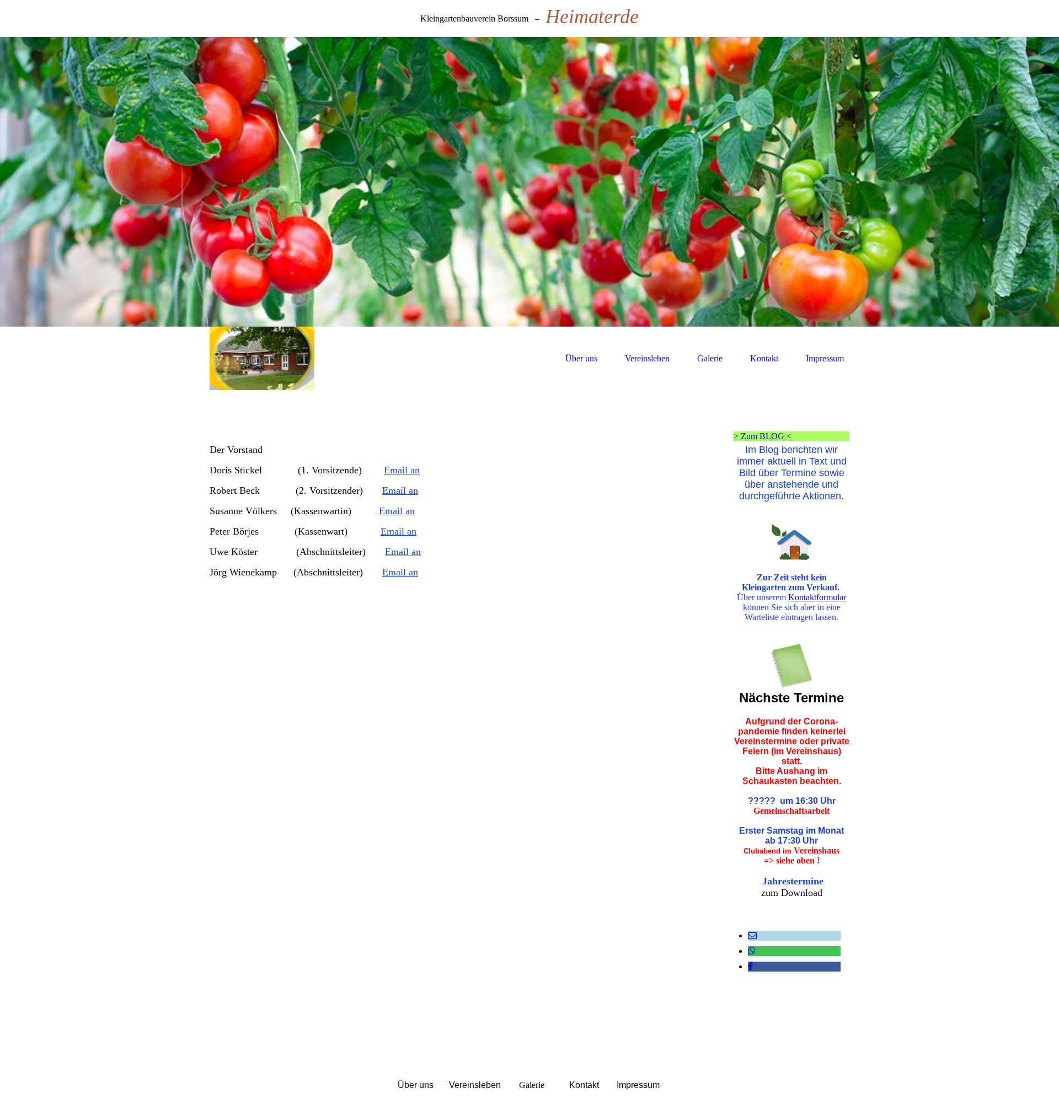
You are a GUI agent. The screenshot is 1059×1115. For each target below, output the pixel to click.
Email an (402, 470)
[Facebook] (750, 966)
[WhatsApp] (752, 951)
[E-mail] (752, 935)
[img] (529, 182)
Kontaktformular (817, 597)
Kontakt (764, 358)
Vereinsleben (647, 358)
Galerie (710, 358)
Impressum (825, 358)
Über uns (581, 358)
